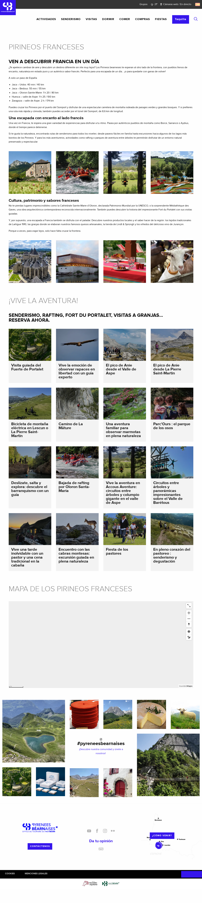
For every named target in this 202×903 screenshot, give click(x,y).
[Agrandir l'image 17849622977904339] (84, 782)
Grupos (143, 4)
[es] (198, 4)
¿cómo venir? (162, 835)
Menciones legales (36, 873)
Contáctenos (40, 846)
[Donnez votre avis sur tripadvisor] (101, 850)
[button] (196, 19)
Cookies (10, 873)
